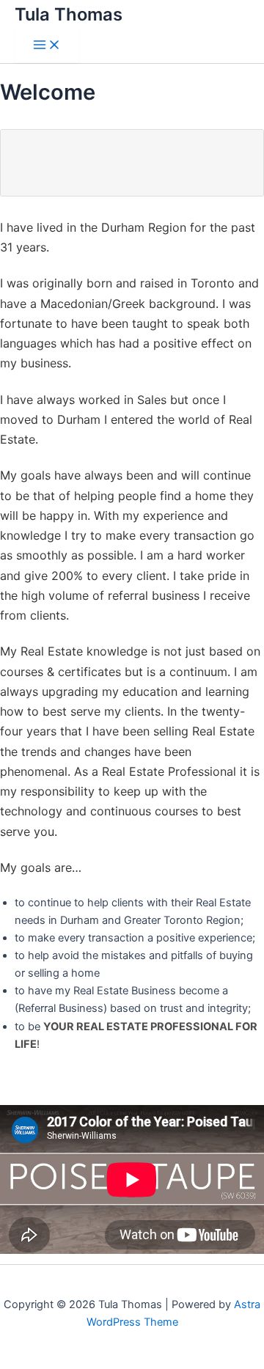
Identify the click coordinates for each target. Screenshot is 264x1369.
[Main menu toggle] (47, 46)
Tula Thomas (68, 14)
